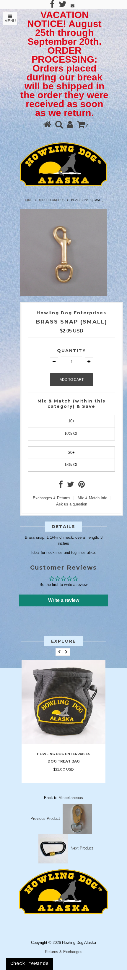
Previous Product (45, 818)
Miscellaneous (52, 200)
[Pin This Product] (81, 486)
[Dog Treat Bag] (63, 743)
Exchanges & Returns (51, 498)
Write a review (63, 600)
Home (28, 200)
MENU (10, 21)
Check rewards (29, 963)
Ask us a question (71, 504)
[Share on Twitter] (70, 486)
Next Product (82, 848)
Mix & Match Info (92, 498)
